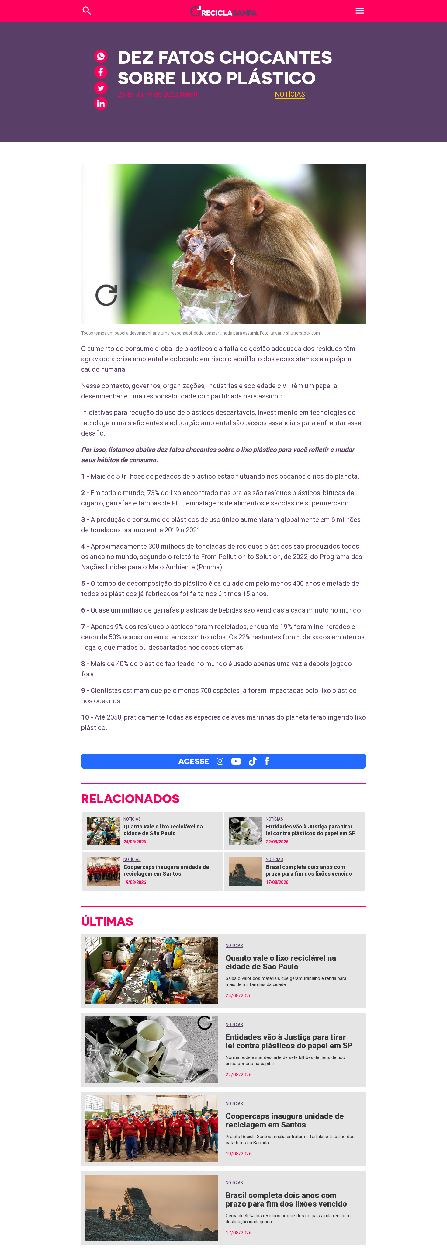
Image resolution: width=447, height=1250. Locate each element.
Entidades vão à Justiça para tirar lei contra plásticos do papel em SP (311, 829)
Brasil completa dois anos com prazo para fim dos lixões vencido (309, 870)
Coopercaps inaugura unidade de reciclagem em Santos (166, 870)
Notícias (290, 94)
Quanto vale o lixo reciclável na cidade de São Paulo (163, 829)
